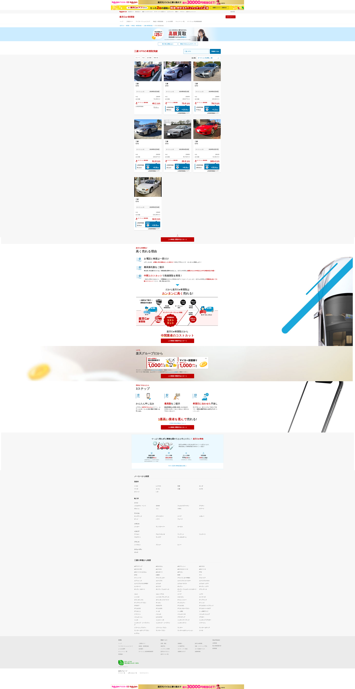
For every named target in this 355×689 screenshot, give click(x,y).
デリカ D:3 (137, 608)
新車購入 (180, 643)
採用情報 (214, 648)
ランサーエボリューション (185, 630)
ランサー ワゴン (160, 630)
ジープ (179, 516)
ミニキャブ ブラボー (205, 620)
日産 (179, 486)
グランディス (203, 589)
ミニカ (136, 620)
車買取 (127, 25)
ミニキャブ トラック (184, 620)
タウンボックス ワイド (162, 600)
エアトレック (138, 580)
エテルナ (158, 583)
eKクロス (202, 566)
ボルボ (136, 552)
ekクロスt (159, 569)
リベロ (201, 630)
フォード (180, 519)
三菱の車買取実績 (148, 25)
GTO (135, 575)
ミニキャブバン (182, 622)
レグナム (136, 633)
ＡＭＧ (179, 508)
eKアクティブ (138, 566)
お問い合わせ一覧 (132, 673)
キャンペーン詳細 (156, 370)
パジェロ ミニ (138, 617)
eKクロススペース (183, 569)
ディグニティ (181, 602)
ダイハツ (136, 491)
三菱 (179, 489)
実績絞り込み (215, 51)
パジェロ (158, 614)
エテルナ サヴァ (182, 583)
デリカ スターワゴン (184, 608)
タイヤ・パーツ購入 (183, 648)
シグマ (201, 594)
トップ (121, 21)
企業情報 (214, 643)
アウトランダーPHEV (184, 578)
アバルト (136, 534)
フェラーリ (202, 534)
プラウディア (181, 617)
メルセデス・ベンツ (140, 505)
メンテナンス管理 (165, 648)
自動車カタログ (182, 651)
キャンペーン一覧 (180, 21)
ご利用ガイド (129, 21)
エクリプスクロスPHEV (141, 583)
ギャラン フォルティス (162, 589)
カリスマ (158, 586)
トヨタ (136, 486)
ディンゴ (201, 602)
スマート (201, 508)
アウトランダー (160, 578)
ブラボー (201, 617)
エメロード (137, 586)
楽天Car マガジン (165, 651)
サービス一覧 (121, 673)
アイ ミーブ (137, 578)
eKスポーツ (159, 572)
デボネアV (159, 605)
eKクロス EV (138, 569)
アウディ (201, 505)
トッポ (158, 611)
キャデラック (138, 516)
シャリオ (136, 597)
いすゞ (158, 491)
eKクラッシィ (182, 566)
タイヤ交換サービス (200, 648)
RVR (179, 575)
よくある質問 (169, 21)
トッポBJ (180, 611)
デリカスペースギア (205, 608)
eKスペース (202, 569)
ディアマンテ (203, 600)
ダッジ (136, 519)
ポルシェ (136, 508)
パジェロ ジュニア (204, 614)
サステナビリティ (144, 673)
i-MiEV (158, 575)
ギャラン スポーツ (139, 589)
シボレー (201, 516)
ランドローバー (160, 526)
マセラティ (137, 537)
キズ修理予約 (181, 646)
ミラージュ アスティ (140, 627)
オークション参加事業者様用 (194, 21)
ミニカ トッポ (160, 620)
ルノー (179, 544)
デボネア (136, 605)
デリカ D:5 (159, 608)
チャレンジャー (182, 600)
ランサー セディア (204, 627)
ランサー (180, 627)
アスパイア (202, 578)
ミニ (157, 508)
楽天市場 (233, 11)
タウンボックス (138, 600)
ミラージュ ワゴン (161, 627)
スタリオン (181, 597)
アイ (200, 575)
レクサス (158, 486)
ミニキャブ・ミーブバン (163, 622)
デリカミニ (137, 611)
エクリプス (159, 580)
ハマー (158, 519)
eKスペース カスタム (140, 572)
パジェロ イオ (182, 614)
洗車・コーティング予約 (201, 646)
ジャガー (136, 526)
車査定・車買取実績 (158, 21)
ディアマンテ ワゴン (140, 602)
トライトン (137, 614)
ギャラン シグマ (204, 586)
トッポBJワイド (203, 611)
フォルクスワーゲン (183, 505)
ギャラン (180, 586)
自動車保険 (197, 651)
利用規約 (120, 654)
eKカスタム (159, 566)
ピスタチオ (159, 617)
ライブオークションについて (143, 21)
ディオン (158, 602)
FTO (200, 572)
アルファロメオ (160, 534)
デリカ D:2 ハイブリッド (206, 605)
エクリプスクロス (204, 580)
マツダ (136, 489)
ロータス (180, 526)
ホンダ (201, 486)
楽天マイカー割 (164, 654)
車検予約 (163, 646)
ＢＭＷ (158, 505)
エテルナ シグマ (204, 583)
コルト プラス (160, 594)
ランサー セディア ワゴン (141, 630)
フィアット (181, 534)
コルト (136, 594)
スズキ (201, 489)
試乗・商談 (163, 643)
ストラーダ (202, 597)
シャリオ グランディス (162, 597)
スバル (158, 489)
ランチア (158, 537)
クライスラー (160, 516)
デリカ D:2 (181, 605)
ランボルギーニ (182, 537)
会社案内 (141, 648)
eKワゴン (180, 572)
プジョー (158, 544)
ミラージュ (202, 622)
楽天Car (122, 25)
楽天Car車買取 (198, 643)
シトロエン (137, 544)
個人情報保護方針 (216, 645)
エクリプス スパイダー (184, 580)
